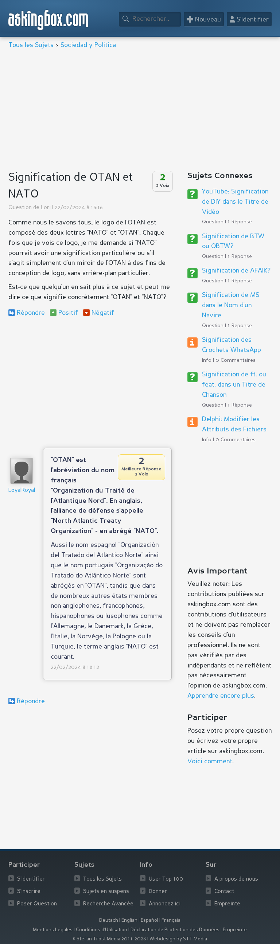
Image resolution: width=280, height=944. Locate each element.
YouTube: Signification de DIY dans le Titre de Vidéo (235, 201)
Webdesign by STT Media (178, 939)
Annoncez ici (164, 904)
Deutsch (108, 920)
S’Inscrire (28, 891)
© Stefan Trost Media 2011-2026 (109, 939)
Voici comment (209, 761)
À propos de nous (236, 879)
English (129, 920)
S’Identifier (31, 879)
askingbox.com (48, 20)
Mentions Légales (53, 930)
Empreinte (227, 904)
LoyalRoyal (21, 490)
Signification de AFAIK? (236, 270)
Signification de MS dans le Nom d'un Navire (230, 305)
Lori (46, 208)
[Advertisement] (140, 111)
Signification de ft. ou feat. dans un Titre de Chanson (234, 384)
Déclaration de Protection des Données (175, 930)
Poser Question (37, 904)
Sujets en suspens (106, 891)
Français (171, 920)
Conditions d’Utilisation (101, 930)
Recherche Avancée (108, 904)
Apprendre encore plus (220, 696)
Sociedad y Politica (88, 45)
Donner (158, 891)
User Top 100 (166, 879)
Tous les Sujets (31, 45)
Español (149, 920)
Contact (224, 891)
